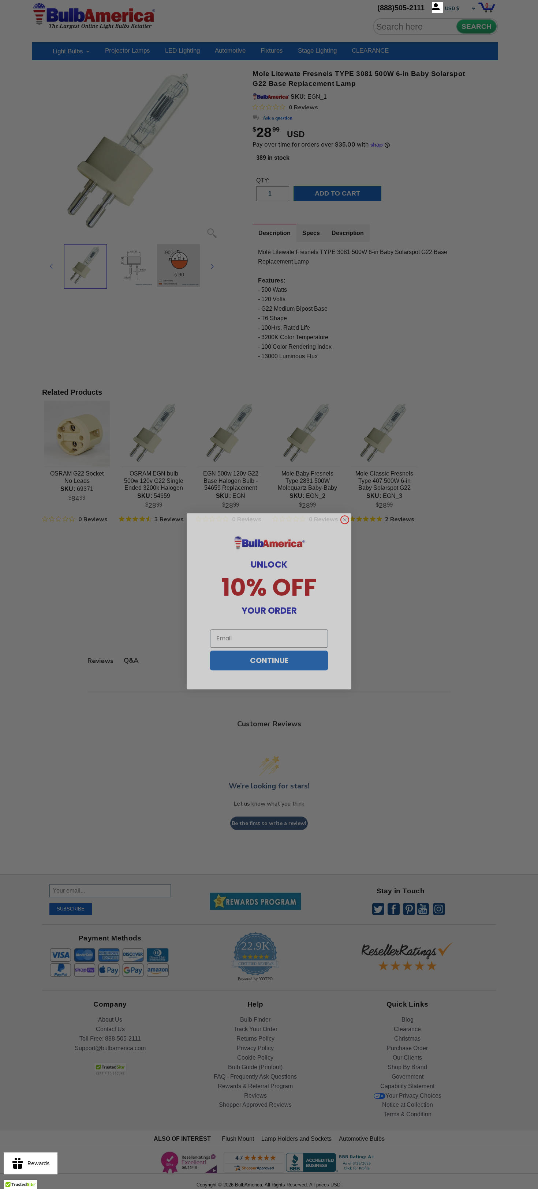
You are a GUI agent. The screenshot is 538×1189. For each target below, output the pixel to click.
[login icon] (437, 7)
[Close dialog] (344, 513)
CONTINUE (269, 654)
